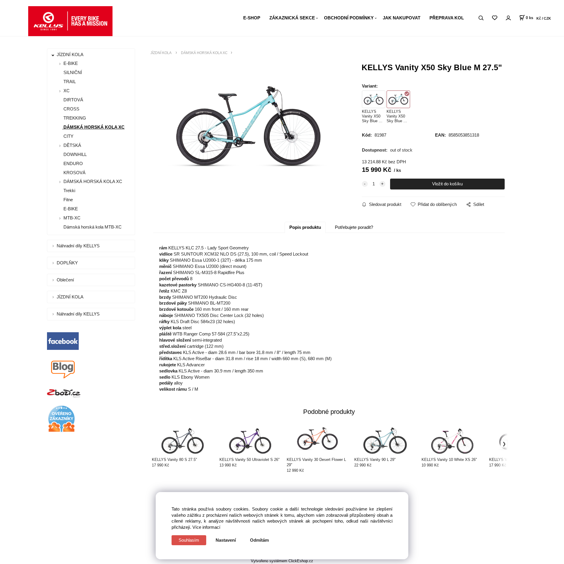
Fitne (67, 199)
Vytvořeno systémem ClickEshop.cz (282, 561)
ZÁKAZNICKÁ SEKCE (292, 17)
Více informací (206, 527)
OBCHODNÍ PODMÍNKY (349, 17)
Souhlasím (189, 540)
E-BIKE (70, 63)
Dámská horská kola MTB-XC (92, 226)
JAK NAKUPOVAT (401, 17)
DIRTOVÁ (72, 99)
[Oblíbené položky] (494, 18)
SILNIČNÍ (72, 72)
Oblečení (66, 279)
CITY (67, 136)
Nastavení (226, 540)
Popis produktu (305, 227)
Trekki (68, 190)
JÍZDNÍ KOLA (71, 54)
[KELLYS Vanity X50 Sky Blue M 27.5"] (248, 126)
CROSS (70, 108)
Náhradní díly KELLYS (79, 245)
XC (66, 90)
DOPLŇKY (68, 262)
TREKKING (74, 117)
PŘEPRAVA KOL (446, 17)
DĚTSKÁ (72, 145)
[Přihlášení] (508, 18)
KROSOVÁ (73, 172)
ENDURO (72, 163)
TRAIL (69, 81)
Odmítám (259, 540)
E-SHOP (251, 17)
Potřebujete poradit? (354, 227)
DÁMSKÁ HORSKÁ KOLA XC (93, 127)
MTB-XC (72, 217)
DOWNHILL (74, 154)
